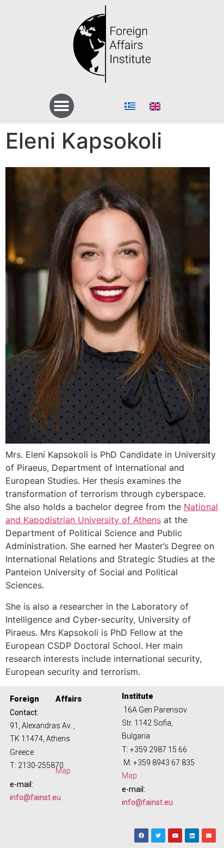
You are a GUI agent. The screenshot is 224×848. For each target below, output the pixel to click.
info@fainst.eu (35, 797)
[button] (61, 106)
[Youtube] (175, 835)
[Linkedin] (192, 835)
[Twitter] (158, 835)
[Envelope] (209, 835)
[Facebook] (141, 835)
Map (63, 770)
